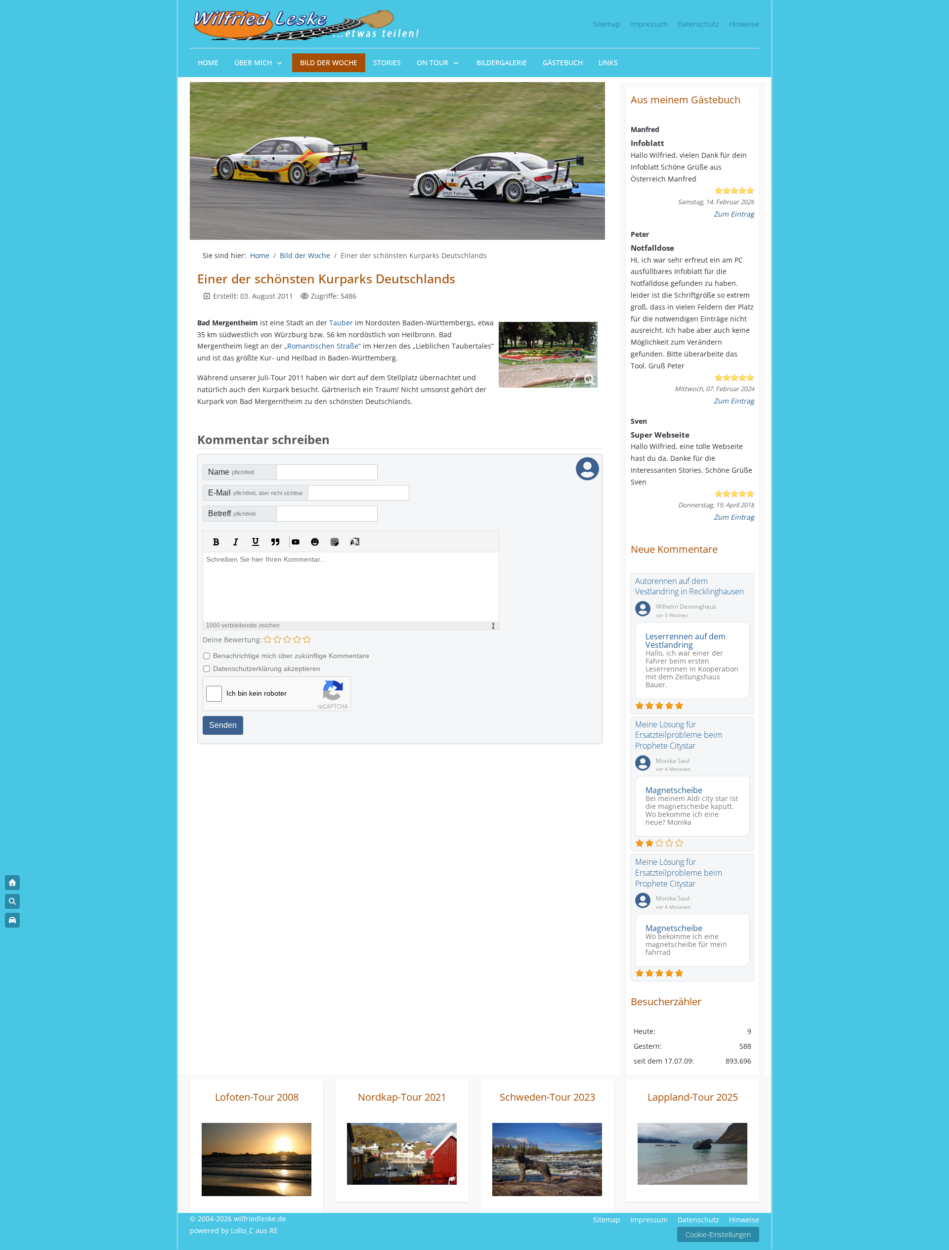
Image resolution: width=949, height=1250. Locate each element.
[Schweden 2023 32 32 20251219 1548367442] (547, 1158)
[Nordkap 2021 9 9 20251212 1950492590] (402, 1153)
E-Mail (255, 493)
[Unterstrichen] (255, 542)
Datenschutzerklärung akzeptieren (266, 668)
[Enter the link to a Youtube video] (295, 542)
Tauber (341, 322)
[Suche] (12, 901)
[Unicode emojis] (335, 542)
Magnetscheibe (674, 790)
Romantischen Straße (322, 346)
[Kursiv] (236, 542)
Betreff (232, 513)
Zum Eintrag (734, 214)
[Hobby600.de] (12, 920)
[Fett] (216, 542)
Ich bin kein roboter (256, 693)
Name (231, 472)
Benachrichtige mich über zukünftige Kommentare (291, 656)
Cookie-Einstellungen (718, 1234)
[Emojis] (315, 542)
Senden (223, 725)
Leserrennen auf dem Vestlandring (686, 640)
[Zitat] (275, 542)
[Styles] (354, 542)
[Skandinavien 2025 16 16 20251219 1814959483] (692, 1153)
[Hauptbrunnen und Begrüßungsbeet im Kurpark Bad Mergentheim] (548, 355)
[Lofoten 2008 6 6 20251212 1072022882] (256, 1158)
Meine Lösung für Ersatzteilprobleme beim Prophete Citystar (678, 735)
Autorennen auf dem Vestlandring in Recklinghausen (689, 586)
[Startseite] (12, 882)
